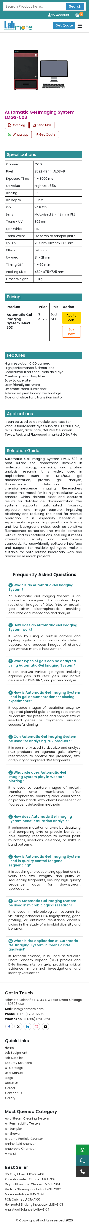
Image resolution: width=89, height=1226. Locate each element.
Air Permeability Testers (22, 1123)
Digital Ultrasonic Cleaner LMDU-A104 (32, 1184)
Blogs (9, 1078)
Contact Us (13, 1093)
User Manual (14, 1073)
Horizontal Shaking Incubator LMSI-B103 (34, 1204)
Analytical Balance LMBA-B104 (27, 1209)
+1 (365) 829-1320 (27, 1019)
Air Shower (13, 1134)
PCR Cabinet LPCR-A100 (22, 1199)
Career (10, 1088)
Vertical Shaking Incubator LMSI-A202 (33, 1189)
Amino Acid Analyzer (20, 1144)
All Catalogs (14, 1068)
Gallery (10, 1098)
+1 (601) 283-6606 (24, 1014)
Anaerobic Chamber (20, 1149)
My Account (60, 15)
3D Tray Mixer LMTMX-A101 (24, 1174)
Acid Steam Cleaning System (27, 1118)
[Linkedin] (27, 1026)
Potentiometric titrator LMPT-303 (30, 1179)
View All (10, 1154)
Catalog (18, 125)
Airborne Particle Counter (24, 1139)
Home (9, 1048)
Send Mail (43, 125)
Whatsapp (20, 134)
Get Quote (64, 25)
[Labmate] (16, 25)
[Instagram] (36, 1026)
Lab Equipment (16, 1053)
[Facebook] (9, 1026)
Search (75, 6)
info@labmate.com (24, 1009)
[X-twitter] (18, 1026)
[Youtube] (45, 1026)
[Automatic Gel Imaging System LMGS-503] (40, 69)
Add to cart (71, 317)
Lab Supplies (14, 1058)
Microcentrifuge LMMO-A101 (25, 1194)
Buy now (71, 331)
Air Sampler (13, 1129)
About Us (11, 1083)
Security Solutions (18, 1063)
